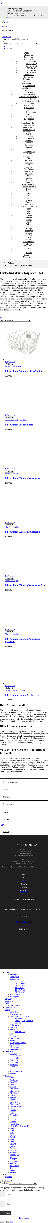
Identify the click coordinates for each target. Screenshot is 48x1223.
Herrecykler (29, 55)
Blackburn (29, 174)
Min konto (6, 819)
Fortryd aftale (24, 1218)
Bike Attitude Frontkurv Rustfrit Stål (23, 371)
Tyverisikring (29, 125)
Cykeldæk (29, 141)
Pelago (29, 220)
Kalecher (31, 99)
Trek (29, 248)
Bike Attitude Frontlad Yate (19, 424)
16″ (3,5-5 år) (31, 66)
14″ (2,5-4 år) (31, 64)
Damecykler (29, 57)
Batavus (29, 167)
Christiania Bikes (29, 185)
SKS (29, 237)
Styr (29, 149)
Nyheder (26, 257)
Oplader (31, 138)
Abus (29, 158)
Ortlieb (29, 217)
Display (31, 136)
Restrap (29, 233)
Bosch (28, 176)
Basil (29, 165)
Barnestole (29, 92)
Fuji (29, 198)
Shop (11, 265)
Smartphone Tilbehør (29, 123)
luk (11, 1222)
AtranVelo (29, 163)
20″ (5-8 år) (31, 68)
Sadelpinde (29, 145)
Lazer (29, 211)
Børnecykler (29, 59)
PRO (29, 222)
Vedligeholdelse (29, 152)
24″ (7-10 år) (31, 70)
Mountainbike (29, 75)
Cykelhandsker (29, 86)
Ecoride (29, 191)
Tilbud (26, 255)
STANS (29, 244)
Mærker (26, 156)
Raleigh (29, 224)
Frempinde (29, 143)
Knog (29, 209)
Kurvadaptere (31, 112)
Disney (29, 189)
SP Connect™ (28, 242)
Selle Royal (28, 235)
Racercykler (29, 77)
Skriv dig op (5, 1213)
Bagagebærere (29, 94)
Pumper (29, 116)
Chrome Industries (29, 187)
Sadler (28, 121)
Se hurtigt (9, 364)
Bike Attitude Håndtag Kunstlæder (22, 478)
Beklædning (26, 83)
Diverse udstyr (29, 127)
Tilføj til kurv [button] (10, 362)
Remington (29, 231)
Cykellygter (28, 105)
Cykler (26, 53)
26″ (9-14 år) (31, 72)
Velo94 (3, 3)
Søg (37, 44)
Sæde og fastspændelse (31, 101)
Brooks (29, 180)
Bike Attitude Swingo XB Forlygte (22, 695)
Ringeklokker (29, 119)
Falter (29, 193)
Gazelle (29, 200)
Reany (29, 226)
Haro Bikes (28, 204)
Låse (29, 114)
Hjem (6, 265)
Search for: (7, 44)
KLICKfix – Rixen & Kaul (29, 206)
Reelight (29, 228)
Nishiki (29, 215)
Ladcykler (26, 81)
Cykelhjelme (26, 88)
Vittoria (29, 253)
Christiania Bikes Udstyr (29, 97)
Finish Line (28, 195)
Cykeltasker (29, 108)
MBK (29, 213)
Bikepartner (28, 171)
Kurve (28, 110)
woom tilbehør (29, 130)
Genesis (29, 202)
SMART (29, 239)
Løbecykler (31, 61)
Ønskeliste (6, 832)
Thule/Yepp (28, 246)
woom (28, 250)
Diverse (31, 103)
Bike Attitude (29, 169)
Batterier (29, 134)
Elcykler (26, 79)
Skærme (29, 147)
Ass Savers (29, 160)
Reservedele (26, 132)
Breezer (29, 178)
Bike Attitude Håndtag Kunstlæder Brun (25, 585)
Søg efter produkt (10, 39)
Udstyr (26, 90)
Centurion (29, 182)
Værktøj (29, 154)
